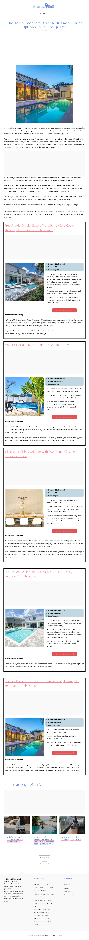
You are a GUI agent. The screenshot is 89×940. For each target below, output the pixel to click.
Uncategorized (68, 895)
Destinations (45, 857)
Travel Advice (68, 891)
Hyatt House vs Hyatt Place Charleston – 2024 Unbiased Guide (43, 903)
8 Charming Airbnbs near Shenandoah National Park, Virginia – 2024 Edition (42, 912)
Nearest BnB (39, 935)
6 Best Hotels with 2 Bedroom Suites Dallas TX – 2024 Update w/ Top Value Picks (43, 887)
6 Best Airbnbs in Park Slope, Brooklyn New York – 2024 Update (43, 921)
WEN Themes (59, 935)
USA (45, 863)
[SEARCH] (48, 13)
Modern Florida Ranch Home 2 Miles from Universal (40, 345)
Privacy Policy (45, 935)
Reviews (66, 888)
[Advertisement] (45, 47)
